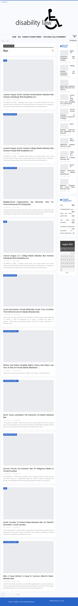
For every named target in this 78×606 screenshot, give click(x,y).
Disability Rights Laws (10, 114)
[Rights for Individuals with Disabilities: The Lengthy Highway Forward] (64, 53)
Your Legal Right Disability (11, 331)
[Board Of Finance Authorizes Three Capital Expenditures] (64, 167)
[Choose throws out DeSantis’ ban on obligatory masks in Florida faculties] (28, 450)
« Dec (66, 272)
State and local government (54, 37)
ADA (19, 37)
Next (18, 595)
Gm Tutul (61, 601)
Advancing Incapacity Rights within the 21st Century (67, 87)
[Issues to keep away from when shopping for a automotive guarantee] (64, 97)
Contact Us (4, 2)
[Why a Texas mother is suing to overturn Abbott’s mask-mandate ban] (28, 557)
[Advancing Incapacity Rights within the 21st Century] (64, 82)
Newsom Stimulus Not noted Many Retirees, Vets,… (67, 187)
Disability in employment (32, 37)
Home (14, 37)
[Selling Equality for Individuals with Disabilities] (64, 68)
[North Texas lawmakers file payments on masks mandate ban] (28, 396)
